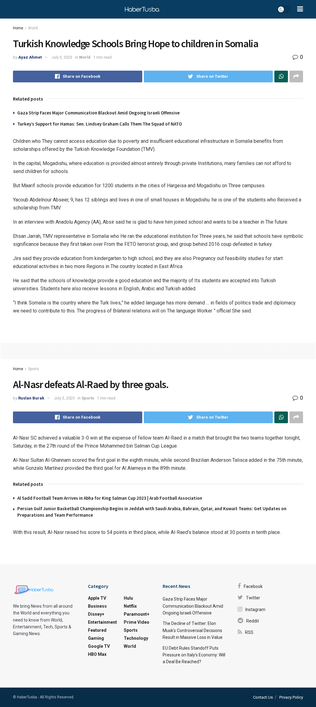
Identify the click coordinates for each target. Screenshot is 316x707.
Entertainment (102, 622)
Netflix (130, 606)
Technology (136, 638)
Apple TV (97, 598)
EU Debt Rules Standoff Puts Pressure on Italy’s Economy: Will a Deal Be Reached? (194, 655)
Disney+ (96, 614)
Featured (97, 630)
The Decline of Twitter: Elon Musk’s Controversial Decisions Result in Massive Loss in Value (192, 630)
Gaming (96, 638)
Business (97, 606)
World (33, 28)
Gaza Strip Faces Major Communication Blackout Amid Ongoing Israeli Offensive (98, 113)
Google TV (99, 646)
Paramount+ (136, 614)
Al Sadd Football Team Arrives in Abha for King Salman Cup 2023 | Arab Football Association (109, 498)
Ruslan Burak (31, 398)
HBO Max (97, 654)
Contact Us (263, 697)
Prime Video (136, 622)
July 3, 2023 (62, 57)
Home (18, 28)
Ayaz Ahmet (30, 57)
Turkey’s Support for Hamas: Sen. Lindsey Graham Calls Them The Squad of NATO (99, 124)
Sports (33, 369)
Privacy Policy (291, 697)
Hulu (128, 598)
